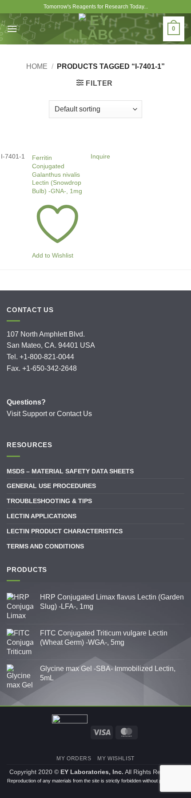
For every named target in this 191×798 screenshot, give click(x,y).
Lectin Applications (41, 516)
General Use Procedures (51, 485)
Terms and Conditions (45, 546)
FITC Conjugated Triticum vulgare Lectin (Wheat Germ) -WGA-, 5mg (103, 637)
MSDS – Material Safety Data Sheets (70, 471)
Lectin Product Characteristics (65, 531)
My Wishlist (116, 758)
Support (34, 413)
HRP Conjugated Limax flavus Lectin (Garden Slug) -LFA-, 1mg (112, 601)
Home (37, 66)
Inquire (100, 156)
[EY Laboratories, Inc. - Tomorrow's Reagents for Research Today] (95, 28)
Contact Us (74, 413)
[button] (94, 83)
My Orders (74, 758)
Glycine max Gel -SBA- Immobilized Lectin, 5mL (107, 673)
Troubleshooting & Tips (49, 500)
